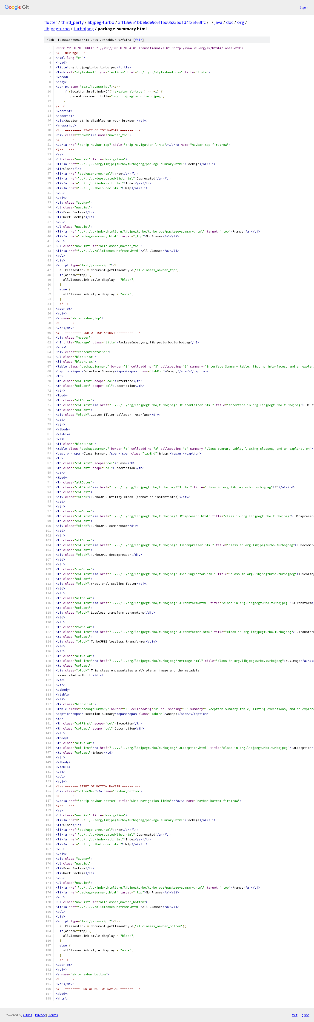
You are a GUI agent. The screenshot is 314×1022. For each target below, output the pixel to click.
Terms (53, 1015)
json (305, 1015)
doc (229, 22)
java (218, 22)
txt (294, 1015)
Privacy (40, 1015)
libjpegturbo (57, 28)
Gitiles (27, 1015)
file (138, 40)
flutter (50, 22)
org (240, 22)
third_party (72, 22)
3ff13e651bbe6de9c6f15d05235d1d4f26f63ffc (162, 22)
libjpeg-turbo (101, 22)
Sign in (304, 7)
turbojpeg (84, 28)
